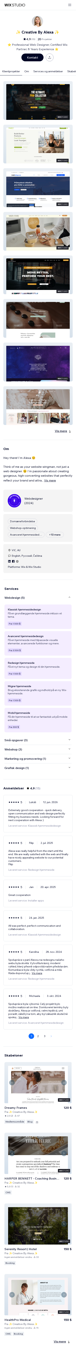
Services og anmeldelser (48, 71)
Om (26, 71)
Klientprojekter (11, 71)
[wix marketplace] (14, 5)
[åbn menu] (70, 5)
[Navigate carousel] (12, 1082)
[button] (38, 100)
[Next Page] (51, 1036)
